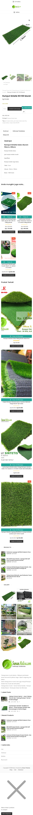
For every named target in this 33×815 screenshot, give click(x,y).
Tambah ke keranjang (14, 108)
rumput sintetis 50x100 (14, 122)
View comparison (6, 813)
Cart (2, 749)
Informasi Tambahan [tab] (19, 131)
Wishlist (3, 756)
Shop (11, 770)
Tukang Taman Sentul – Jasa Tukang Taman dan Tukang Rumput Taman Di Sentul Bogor (20, 698)
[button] (16, 12)
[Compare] (23, 111)
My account (4, 759)
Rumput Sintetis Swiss (12, 118)
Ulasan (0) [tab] (6, 135)
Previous (7, 82)
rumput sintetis (5, 122)
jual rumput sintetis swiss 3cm (20, 121)
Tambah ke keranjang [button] (8, 232)
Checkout (3, 752)
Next (6, 84)
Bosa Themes (26, 768)
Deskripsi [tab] (6, 131)
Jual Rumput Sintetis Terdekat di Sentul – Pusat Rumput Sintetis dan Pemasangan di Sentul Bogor (19, 707)
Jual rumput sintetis (9, 121)
